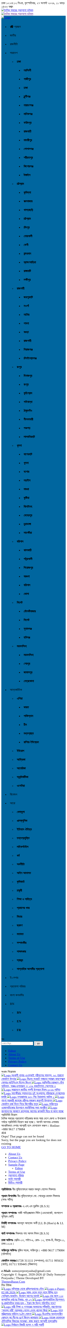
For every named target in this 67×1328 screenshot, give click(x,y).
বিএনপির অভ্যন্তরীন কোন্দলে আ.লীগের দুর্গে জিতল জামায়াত (32, 1315)
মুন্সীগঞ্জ (27, 96)
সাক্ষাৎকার (21, 951)
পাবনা (26, 323)
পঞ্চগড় (27, 428)
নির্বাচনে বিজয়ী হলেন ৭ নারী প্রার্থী (27, 1324)
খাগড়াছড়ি (28, 210)
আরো (12, 803)
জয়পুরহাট (28, 297)
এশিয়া (20, 698)
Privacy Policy (17, 1061)
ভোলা (26, 593)
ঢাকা (19, 61)
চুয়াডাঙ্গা (27, 524)
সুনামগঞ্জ (28, 628)
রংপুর (19, 367)
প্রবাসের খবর (23, 908)
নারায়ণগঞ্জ (28, 105)
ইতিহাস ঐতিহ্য (24, 829)
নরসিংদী (27, 70)
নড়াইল (27, 480)
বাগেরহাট (28, 454)
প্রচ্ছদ (17, 26)
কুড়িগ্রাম (28, 393)
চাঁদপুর (27, 227)
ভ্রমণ (20, 925)
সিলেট (20, 602)
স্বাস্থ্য (20, 960)
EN (19, 1021)
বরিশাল (20, 541)
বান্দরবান (27, 253)
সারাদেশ (14, 53)
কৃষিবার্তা (20, 881)
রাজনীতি (14, 44)
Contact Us (15, 1065)
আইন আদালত (24, 873)
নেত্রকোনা (29, 681)
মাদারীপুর (28, 140)
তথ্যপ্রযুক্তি (23, 838)
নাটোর (26, 314)
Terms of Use (16, 1058)
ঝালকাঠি (27, 550)
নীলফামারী (28, 419)
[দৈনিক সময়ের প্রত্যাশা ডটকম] (6, 17)
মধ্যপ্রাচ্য (29, 733)
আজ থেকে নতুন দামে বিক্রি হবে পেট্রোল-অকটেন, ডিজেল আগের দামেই (29, 1294)
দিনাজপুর (28, 375)
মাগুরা (26, 489)
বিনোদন (13, 794)
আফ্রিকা (21, 759)
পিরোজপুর (28, 567)
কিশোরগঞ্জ (28, 166)
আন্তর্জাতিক (16, 689)
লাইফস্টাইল (22, 846)
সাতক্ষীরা (28, 532)
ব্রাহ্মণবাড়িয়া (30, 262)
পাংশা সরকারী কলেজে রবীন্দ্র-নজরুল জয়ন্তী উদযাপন (27, 1100)
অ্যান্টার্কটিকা (22, 777)
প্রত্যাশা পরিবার (17, 986)
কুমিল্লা (27, 192)
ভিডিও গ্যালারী (15, 1182)
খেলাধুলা (21, 812)
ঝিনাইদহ (28, 506)
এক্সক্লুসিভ (22, 820)
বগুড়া (26, 332)
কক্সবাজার (28, 201)
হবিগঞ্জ (27, 637)
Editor (12, 1050)
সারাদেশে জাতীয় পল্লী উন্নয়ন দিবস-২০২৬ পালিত (35, 1089)
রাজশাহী (20, 288)
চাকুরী (19, 890)
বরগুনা (27, 576)
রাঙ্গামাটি (27, 271)
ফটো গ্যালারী (14, 1179)
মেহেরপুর (28, 515)
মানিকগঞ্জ (28, 114)
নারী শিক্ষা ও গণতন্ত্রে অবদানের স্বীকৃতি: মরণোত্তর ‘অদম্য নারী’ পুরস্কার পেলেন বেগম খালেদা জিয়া (31, 1308)
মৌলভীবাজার (30, 611)
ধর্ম (18, 855)
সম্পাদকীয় (21, 942)
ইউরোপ (20, 751)
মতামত (20, 934)
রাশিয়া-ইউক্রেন (31, 742)
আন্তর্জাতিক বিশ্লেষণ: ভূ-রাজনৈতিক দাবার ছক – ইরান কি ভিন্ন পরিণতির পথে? (33, 1301)
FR (19, 1030)
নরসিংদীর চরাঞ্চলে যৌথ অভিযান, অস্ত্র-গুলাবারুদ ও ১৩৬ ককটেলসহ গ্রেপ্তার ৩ (32, 1084)
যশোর (26, 471)
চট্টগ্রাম (20, 183)
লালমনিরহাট (29, 436)
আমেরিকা (21, 768)
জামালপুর (28, 672)
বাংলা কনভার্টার (17, 995)
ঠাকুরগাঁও (28, 410)
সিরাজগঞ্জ (28, 349)
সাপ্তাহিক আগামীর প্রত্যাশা (30, 969)
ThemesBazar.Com (13, 1281)
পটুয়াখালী (28, 559)
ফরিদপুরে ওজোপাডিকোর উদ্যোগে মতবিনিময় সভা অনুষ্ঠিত (29, 1105)
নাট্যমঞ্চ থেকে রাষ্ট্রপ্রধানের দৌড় (28, 1289)
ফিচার (19, 916)
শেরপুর (27, 663)
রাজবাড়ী (27, 131)
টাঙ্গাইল (27, 175)
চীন (25, 724)
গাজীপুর (27, 79)
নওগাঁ (26, 306)
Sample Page (16, 1164)
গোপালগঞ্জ (29, 149)
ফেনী (26, 245)
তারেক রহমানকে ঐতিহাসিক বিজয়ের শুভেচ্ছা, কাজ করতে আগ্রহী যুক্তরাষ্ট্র (33, 1319)
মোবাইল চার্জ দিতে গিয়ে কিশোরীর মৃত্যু (20, 1104)
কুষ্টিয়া (26, 498)
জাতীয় (13, 35)
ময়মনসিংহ (22, 646)
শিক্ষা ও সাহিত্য (24, 899)
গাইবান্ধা (28, 402)
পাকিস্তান (28, 716)
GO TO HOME (11, 1147)
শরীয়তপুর (28, 157)
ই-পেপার (14, 977)
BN (12, 1004)
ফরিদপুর (27, 122)
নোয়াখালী (28, 236)
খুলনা (19, 445)
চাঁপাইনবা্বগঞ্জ (30, 358)
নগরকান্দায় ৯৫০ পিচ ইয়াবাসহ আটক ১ (35, 1097)
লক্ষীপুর (27, 279)
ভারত (26, 707)
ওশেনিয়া (21, 785)
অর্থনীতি (21, 864)
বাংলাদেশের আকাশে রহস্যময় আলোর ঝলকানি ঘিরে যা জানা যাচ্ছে (32, 1111)
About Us (14, 1054)
